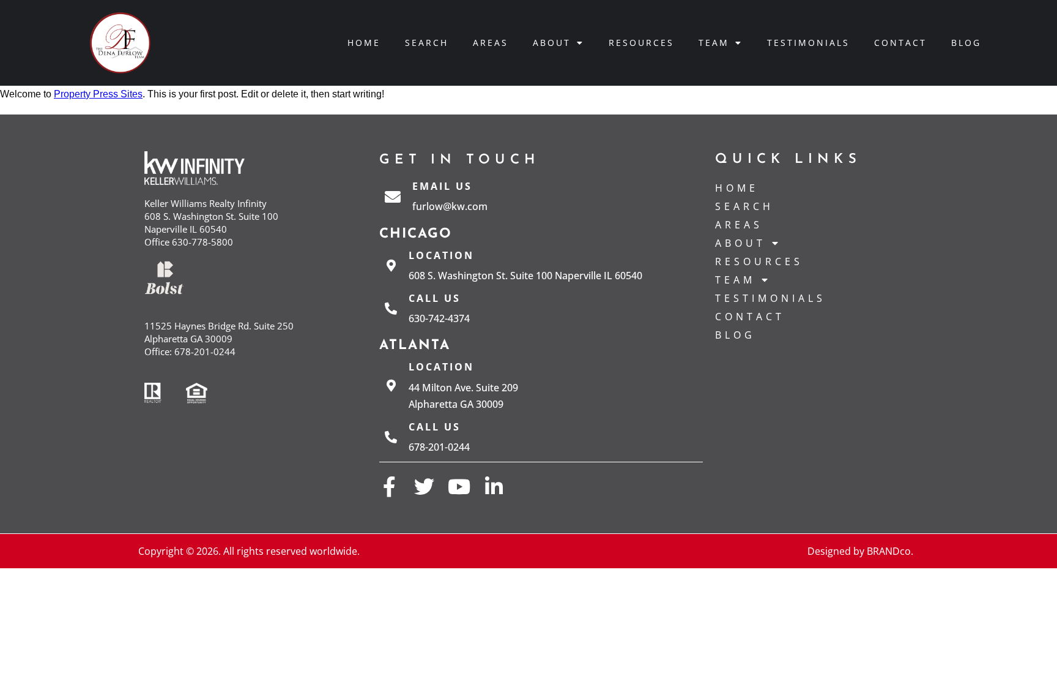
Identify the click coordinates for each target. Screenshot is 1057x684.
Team (714, 42)
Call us (435, 298)
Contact (900, 42)
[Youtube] (459, 486)
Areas (490, 42)
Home (363, 42)
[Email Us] (392, 196)
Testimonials (808, 42)
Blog (966, 42)
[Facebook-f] (389, 486)
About (552, 42)
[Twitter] (424, 486)
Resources (641, 42)
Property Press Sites (98, 94)
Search (426, 42)
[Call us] (390, 308)
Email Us (442, 186)
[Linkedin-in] (494, 486)
